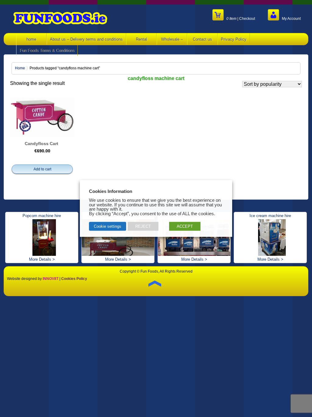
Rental (141, 39)
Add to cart (42, 169)
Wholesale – (172, 39)
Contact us (202, 39)
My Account (290, 18)
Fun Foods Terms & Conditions (47, 50)
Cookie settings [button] (107, 226)
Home (20, 68)
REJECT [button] (143, 226)
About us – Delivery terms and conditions (86, 39)
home (31, 39)
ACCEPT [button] (185, 226)
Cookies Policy (74, 279)
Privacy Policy (233, 39)
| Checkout (240, 18)
